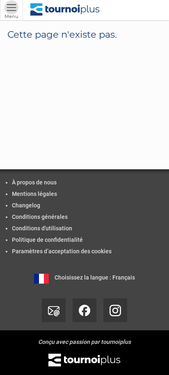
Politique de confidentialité (47, 239)
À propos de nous (34, 182)
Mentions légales (34, 194)
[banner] (65, 10)
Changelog (26, 205)
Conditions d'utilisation (42, 228)
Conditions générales (40, 217)
